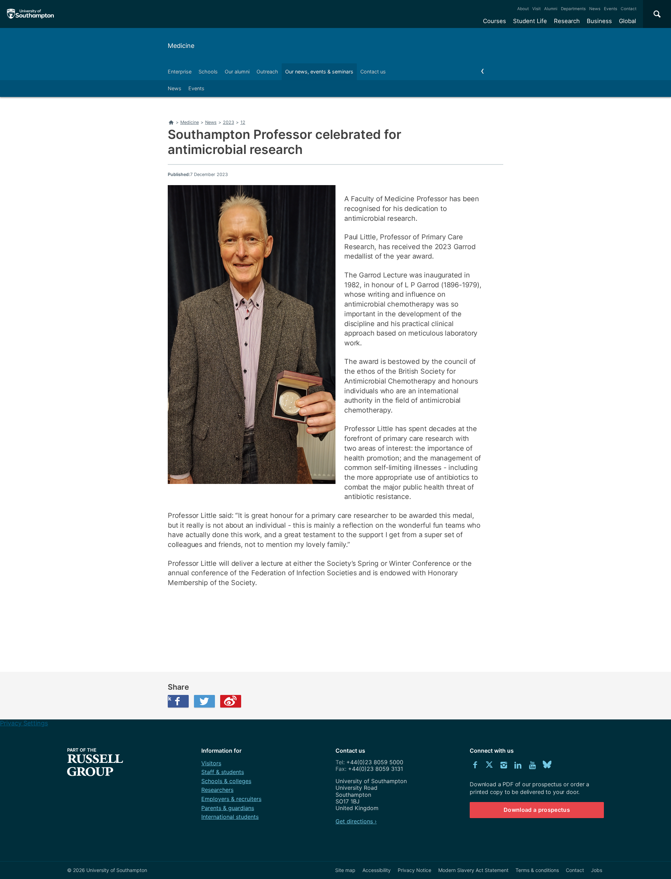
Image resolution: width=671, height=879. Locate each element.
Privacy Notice (414, 870)
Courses (494, 20)
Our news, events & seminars (319, 72)
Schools (208, 72)
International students (230, 816)
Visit (536, 8)
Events (610, 8)
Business (599, 20)
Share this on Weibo (230, 701)
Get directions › (356, 821)
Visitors (211, 763)
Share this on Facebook (169, 698)
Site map (345, 870)
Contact (628, 8)
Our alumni (237, 72)
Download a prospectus (537, 809)
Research (567, 20)
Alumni (550, 8)
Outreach (267, 72)
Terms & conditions (537, 870)
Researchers (217, 789)
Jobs (596, 870)
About (523, 8)
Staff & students (222, 771)
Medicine (181, 45)
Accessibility (376, 870)
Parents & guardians (227, 807)
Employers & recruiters (231, 798)
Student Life (530, 20)
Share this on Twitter (204, 701)
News (594, 8)
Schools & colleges (226, 781)
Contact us (373, 72)
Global (627, 20)
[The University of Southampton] (30, 14)
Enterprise (180, 72)
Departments (573, 8)
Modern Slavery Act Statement (473, 870)
